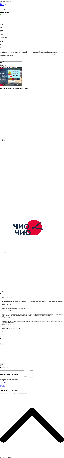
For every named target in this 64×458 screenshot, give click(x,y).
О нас (1, 3)
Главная (1, 2)
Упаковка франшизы (3, 4)
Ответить (3, 303)
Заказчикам (2, 385)
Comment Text (2, 345)
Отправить (2, 364)
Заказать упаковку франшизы (11, 66)
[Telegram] (1, 62)
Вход (1, 386)
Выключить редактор (3, 363)
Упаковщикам (2, 5)
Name (1, 342)
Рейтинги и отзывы (3, 382)
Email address (2, 344)
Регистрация (3, 386)
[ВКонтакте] (0, 62)
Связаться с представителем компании (4, 66)
